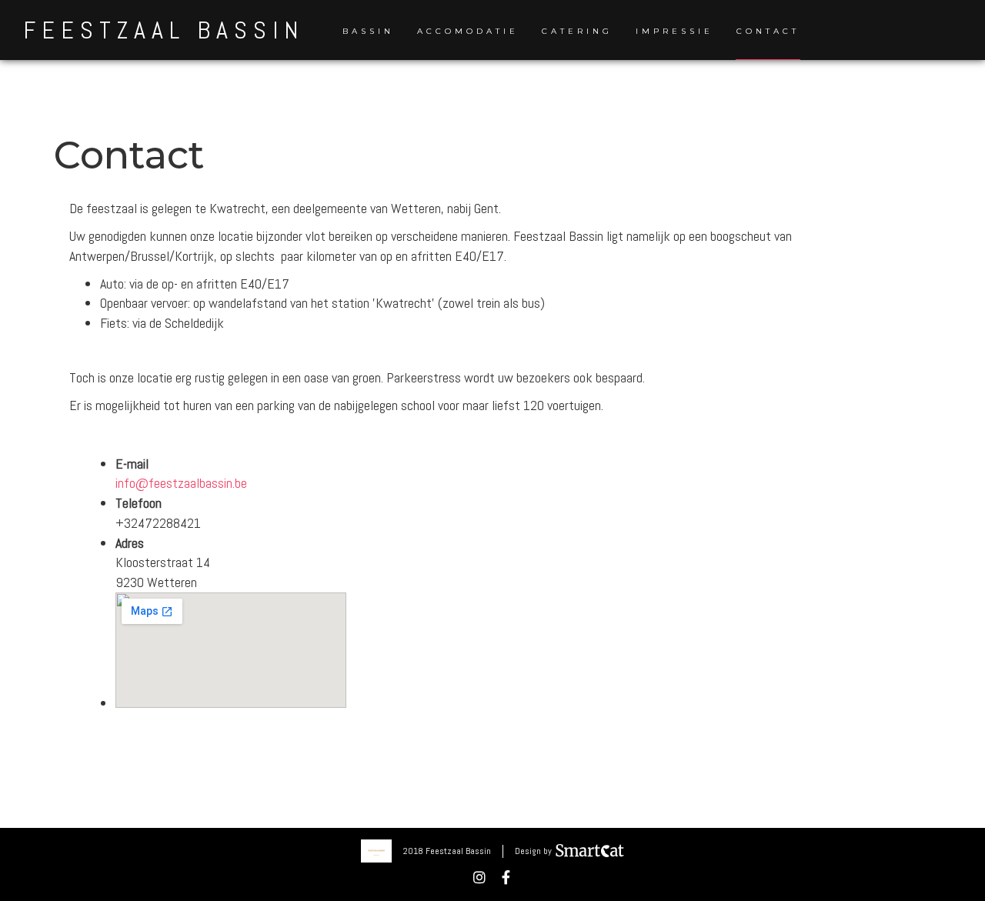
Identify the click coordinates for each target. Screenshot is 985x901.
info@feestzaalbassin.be (181, 483)
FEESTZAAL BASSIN (163, 30)
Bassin (368, 31)
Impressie (674, 31)
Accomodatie (468, 31)
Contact (768, 31)
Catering (577, 31)
